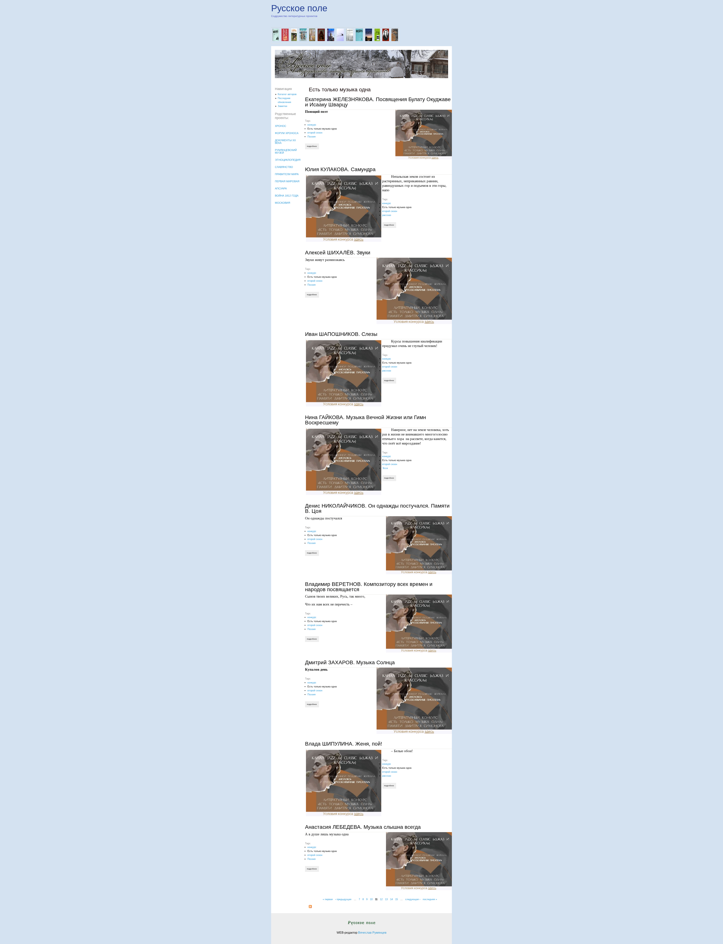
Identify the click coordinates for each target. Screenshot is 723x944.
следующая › (412, 899)
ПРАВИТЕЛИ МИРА (287, 174)
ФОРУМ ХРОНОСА (286, 133)
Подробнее (313, 146)
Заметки (282, 106)
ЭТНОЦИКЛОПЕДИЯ (287, 159)
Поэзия (311, 136)
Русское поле (299, 8)
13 (386, 899)
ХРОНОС (280, 125)
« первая (328, 899)
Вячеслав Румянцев (372, 932)
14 (391, 899)
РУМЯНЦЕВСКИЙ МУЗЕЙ (286, 151)
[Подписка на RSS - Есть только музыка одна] (310, 907)
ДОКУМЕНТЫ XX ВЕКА (285, 141)
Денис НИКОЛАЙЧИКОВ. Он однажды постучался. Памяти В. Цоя (377, 508)
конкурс (311, 124)
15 (396, 899)
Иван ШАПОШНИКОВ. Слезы (341, 334)
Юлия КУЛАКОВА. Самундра (340, 169)
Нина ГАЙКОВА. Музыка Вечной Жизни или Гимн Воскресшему (365, 419)
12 (381, 899)
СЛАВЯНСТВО (284, 167)
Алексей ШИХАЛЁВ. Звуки (337, 252)
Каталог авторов (287, 94)
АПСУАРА (281, 188)
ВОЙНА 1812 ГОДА (286, 195)
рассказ (386, 215)
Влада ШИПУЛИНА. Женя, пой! (343, 744)
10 (371, 899)
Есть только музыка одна (322, 128)
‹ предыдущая (343, 899)
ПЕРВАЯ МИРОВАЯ (287, 181)
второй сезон (314, 132)
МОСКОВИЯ (282, 202)
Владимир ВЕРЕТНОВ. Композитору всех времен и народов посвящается (368, 586)
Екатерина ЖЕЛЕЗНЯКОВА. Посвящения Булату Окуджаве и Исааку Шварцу (378, 102)
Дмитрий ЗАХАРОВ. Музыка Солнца (350, 662)
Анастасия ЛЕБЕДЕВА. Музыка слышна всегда (363, 827)
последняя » (430, 899)
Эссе (385, 468)
